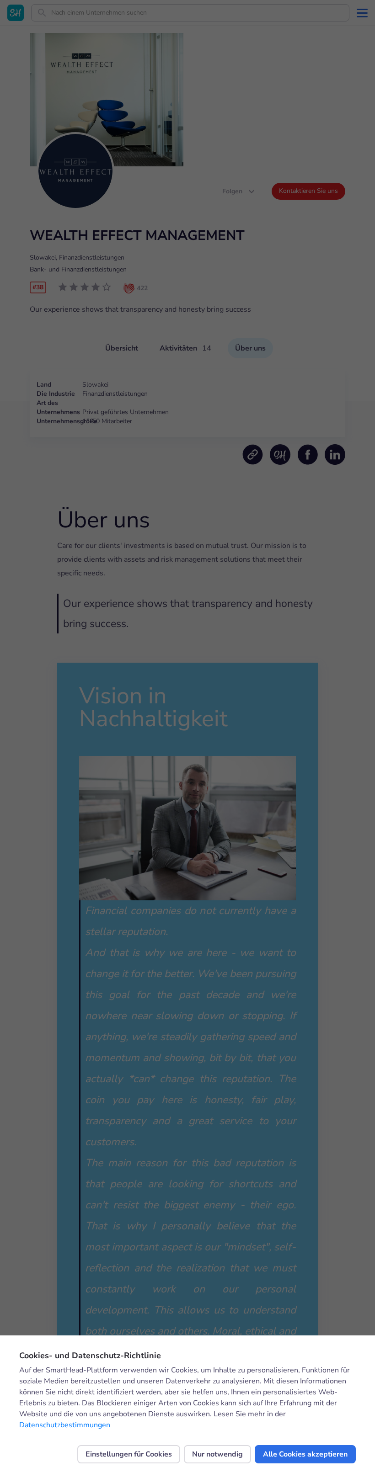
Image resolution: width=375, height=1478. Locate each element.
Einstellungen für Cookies (129, 1454)
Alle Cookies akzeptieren (305, 1454)
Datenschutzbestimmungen (64, 1425)
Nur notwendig (217, 1454)
